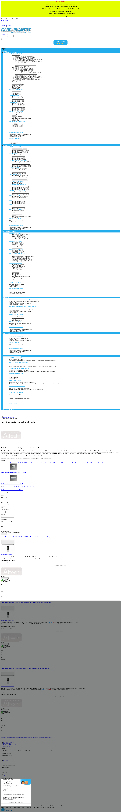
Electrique (14, 117)
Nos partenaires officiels (46, 737)
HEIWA (10, 200)
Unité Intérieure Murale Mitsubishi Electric (21, 162)
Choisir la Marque (7, 743)
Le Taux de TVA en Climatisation (10, 744)
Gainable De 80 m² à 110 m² (18, 246)
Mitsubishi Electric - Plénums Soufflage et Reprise (23, 256)
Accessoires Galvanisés (17, 269)
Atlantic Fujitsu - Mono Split (18, 84)
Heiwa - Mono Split (16, 87)
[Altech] (11, 575)
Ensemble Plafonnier (16, 94)
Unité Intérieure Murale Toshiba (19, 169)
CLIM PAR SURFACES (14, 95)
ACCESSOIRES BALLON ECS (16, 314)
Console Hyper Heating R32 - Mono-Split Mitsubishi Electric (27, 79)
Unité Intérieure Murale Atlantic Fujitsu (20, 187)
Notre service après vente (35, 737)
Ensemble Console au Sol (17, 92)
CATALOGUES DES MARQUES (16, 132)
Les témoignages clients (6, 737)
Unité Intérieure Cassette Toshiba (19, 173)
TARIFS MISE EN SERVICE (15, 357)
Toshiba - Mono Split (16, 80)
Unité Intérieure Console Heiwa (18, 203)
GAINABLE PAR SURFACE (15, 241)
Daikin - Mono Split (16, 55)
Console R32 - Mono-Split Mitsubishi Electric (24, 78)
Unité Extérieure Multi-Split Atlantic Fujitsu (21, 186)
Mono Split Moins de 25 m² (18, 96)
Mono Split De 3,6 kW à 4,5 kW (18, 106)
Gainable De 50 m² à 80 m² (18, 245)
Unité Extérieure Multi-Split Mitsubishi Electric (22, 161)
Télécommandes (15, 120)
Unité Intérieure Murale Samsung (19, 197)
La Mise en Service (7, 746)
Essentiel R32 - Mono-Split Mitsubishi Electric (24, 68)
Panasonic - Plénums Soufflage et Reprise (21, 258)
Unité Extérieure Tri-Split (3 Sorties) (19, 149)
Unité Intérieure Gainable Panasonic (19, 179)
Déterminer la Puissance (8, 742)
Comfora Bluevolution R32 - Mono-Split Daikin (25, 57)
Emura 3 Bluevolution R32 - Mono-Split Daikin (24, 64)
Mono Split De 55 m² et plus (18, 101)
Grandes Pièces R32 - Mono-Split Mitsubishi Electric (26, 74)
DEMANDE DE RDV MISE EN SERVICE (18, 363)
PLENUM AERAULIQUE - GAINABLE (17, 254)
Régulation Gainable (16, 274)
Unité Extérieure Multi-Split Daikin (19, 154)
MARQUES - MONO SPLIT (15, 53)
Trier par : (3, 532)
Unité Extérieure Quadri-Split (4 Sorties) (20, 150)
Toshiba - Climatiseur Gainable (18, 236)
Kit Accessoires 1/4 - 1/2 (17, 124)
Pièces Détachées (13, 403)
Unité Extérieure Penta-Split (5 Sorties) (20, 151)
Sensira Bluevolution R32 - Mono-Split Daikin (24, 56)
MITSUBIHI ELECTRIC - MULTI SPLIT (18, 160)
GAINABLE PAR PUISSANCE (16, 249)
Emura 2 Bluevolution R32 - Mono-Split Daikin (24, 62)
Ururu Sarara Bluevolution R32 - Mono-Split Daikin (25, 65)
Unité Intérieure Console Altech (18, 208)
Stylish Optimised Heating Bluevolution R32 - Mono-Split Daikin (28, 61)
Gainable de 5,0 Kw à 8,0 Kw (18, 251)
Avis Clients (61, 41)
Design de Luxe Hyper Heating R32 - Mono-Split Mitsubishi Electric (29, 72)
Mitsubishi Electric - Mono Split (18, 67)
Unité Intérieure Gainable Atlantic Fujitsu (20, 189)
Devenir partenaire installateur (23, 737)
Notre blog (13, 737)
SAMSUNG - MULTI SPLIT (15, 195)
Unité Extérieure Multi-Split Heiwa (19, 201)
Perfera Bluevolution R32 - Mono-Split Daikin (24, 58)
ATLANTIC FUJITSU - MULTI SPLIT (17, 185)
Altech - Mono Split (16, 88)
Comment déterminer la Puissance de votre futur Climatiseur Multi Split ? (42, 462)
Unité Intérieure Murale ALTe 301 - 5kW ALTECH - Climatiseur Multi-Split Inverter (25, 668)
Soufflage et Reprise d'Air (17, 316)
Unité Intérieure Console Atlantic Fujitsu (20, 188)
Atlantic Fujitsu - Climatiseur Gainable (20, 238)
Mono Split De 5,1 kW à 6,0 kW (18, 108)
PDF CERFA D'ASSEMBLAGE (16, 392)
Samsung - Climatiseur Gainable (19, 240)
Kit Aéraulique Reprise (16, 268)
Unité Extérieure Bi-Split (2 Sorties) (19, 148)
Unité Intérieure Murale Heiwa (18, 202)
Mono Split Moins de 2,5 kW (18, 103)
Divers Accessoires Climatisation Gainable (21, 276)
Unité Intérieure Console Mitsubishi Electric (21, 164)
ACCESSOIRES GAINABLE (15, 263)
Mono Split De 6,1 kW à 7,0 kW (18, 109)
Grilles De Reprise (15, 273)
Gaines (13, 271)
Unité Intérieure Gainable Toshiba (19, 172)
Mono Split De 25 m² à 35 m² (18, 97)
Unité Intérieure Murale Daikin (18, 156)
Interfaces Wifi (15, 119)
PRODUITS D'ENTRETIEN (15, 138)
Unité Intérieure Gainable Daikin (18, 158)
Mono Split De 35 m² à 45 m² (18, 99)
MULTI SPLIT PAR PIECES (15, 146)
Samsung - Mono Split (16, 86)
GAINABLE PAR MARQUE (15, 233)
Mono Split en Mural (16, 91)
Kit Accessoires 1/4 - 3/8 (17, 123)
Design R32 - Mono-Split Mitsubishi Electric (24, 70)
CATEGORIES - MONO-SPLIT (16, 89)
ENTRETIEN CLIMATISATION (16, 374)
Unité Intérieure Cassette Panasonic (20, 180)
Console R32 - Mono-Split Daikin (22, 66)
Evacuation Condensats (17, 116)
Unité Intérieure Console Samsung (19, 198)
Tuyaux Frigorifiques (16, 114)
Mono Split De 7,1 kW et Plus (18, 110)
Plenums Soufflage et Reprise (18, 266)
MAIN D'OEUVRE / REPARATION (17, 386)
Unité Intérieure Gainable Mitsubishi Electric (21, 165)
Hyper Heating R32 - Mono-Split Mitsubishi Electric (25, 75)
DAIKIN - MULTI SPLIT (14, 153)
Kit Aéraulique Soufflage (17, 267)
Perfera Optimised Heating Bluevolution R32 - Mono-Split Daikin (29, 59)
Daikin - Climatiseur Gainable (18, 235)
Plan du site (5, 760)
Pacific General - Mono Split (18, 85)
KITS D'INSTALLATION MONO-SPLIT (18, 122)
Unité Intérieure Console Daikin (18, 157)
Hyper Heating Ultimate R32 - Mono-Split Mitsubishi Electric (27, 76)
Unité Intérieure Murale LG (17, 183)
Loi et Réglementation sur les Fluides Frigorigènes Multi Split (72, 462)
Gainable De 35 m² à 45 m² (18, 244)
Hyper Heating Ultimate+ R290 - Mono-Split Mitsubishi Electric (28, 77)
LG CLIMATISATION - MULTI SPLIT (17, 181)
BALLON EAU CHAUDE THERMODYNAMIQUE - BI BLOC (22, 306)
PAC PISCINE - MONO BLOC (16, 336)
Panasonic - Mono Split (17, 83)
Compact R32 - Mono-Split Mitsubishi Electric (24, 69)
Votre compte (3, 762)
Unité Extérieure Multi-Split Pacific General (21, 191)
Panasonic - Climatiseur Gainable (19, 237)
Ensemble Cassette (16, 93)
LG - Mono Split (15, 81)
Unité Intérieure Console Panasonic (19, 177)
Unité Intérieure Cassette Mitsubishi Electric (21, 166)
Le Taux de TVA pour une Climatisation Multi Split (97, 462)
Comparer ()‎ (3, 533)
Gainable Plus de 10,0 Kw (17, 252)
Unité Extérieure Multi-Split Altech (19, 206)
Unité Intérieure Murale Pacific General (20, 193)
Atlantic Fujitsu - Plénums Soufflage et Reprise (22, 259)
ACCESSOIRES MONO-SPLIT (16, 111)
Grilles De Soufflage (16, 272)
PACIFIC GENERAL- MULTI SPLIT (17, 190)
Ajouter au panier (4, 578)
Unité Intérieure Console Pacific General (20, 194)
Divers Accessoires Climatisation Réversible (21, 118)
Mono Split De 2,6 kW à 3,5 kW (18, 104)
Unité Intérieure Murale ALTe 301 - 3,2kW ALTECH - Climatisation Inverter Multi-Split (26, 602)
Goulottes (14, 115)
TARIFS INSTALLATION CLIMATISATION (19, 368)
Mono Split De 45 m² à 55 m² (18, 100)
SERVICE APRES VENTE (15, 380)
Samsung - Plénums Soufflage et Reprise (21, 261)
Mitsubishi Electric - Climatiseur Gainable (21, 234)
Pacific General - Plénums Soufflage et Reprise (22, 260)
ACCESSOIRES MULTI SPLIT (16, 209)
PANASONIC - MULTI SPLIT (16, 174)
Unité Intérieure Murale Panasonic (19, 176)
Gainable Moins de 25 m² (17, 242)
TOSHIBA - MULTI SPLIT (15, 167)
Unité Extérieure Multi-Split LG (18, 182)
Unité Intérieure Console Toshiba (19, 171)
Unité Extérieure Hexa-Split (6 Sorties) (20, 152)
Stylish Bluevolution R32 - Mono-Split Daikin (24, 60)
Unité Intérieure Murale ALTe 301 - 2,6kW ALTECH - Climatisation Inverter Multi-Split (26, 536)
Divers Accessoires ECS (17, 320)
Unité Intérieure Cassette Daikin (19, 159)
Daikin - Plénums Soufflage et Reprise (20, 255)
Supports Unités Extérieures (18, 112)
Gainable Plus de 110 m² (17, 248)
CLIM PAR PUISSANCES (15, 102)
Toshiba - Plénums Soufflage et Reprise (20, 257)
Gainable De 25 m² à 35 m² (18, 243)
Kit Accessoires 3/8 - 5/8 (17, 125)
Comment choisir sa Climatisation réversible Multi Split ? (13, 462)
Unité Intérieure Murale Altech (18, 207)
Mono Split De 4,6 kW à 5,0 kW (18, 107)
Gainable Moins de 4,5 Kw (17, 250)
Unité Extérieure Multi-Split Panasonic (20, 175)
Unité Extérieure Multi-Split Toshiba (19, 168)
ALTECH (11, 204)
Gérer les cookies (7, 775)
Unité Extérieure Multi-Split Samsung (20, 196)
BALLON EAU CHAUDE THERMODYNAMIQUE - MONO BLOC (23, 299)
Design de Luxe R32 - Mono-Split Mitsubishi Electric (26, 71)
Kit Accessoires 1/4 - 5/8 (17, 126)
